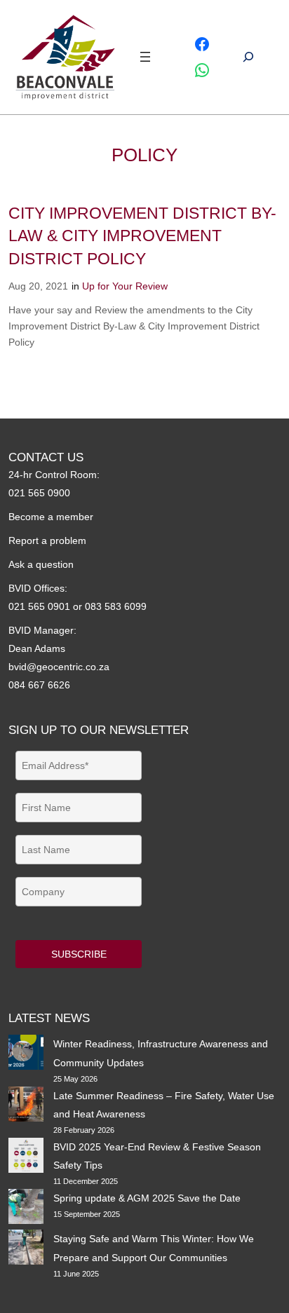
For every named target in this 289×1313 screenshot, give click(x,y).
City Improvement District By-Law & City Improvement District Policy (142, 235)
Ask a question (41, 564)
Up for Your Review (125, 286)
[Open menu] (145, 56)
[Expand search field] (249, 57)
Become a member (50, 516)
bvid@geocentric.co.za (58, 666)
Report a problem (47, 540)
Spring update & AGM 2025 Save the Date (147, 1198)
